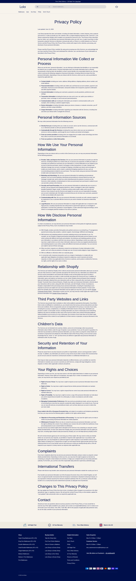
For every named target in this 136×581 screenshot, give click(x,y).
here (93, 460)
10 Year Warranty (72, 554)
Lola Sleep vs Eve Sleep (52, 554)
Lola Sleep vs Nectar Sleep (52, 557)
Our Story (33, 12)
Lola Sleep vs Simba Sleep (52, 550)
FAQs (39, 12)
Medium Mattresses (23, 554)
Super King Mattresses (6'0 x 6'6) (27, 538)
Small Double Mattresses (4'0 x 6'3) (28, 547)
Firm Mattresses (22, 560)
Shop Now (78, 1)
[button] (116, 6)
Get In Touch (46, 12)
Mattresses (21, 12)
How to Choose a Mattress (52, 544)
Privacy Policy (71, 563)
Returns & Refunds (72, 557)
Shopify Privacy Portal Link (59, 293)
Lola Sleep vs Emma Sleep (52, 547)
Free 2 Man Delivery (72, 550)
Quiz (27, 12)
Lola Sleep (24, 575)
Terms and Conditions (73, 560)
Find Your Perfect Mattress (52, 541)
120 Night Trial (71, 547)
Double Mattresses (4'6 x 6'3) (26, 544)
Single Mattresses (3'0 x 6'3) (26, 550)
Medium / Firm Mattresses (25, 557)
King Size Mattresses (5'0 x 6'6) (27, 541)
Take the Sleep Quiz (50, 538)
